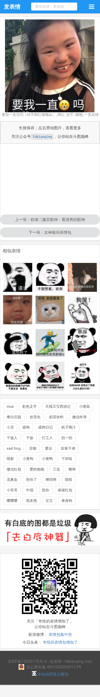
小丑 (10, 427)
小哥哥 (12, 490)
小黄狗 (27, 459)
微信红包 (14, 469)
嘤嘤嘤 (12, 501)
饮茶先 (35, 417)
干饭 (29, 438)
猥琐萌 (51, 479)
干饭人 (12, 438)
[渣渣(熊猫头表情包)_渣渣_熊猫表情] (17, 277)
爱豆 (48, 448)
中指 (29, 490)
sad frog (14, 448)
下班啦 (66, 459)
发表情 (12, 6)
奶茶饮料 (56, 417)
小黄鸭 (47, 459)
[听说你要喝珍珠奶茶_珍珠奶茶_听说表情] (82, 277)
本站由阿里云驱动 (52, 674)
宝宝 (49, 501)
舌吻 (32, 448)
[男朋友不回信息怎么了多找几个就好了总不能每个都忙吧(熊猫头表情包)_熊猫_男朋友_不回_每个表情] (50, 376)
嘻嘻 (68, 479)
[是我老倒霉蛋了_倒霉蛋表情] (50, 310)
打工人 (47, 438)
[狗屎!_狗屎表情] (82, 309)
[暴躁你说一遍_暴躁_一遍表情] (82, 343)
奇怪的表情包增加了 (60, 642)
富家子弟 (68, 448)
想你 (45, 490)
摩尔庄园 (14, 417)
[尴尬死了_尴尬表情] (17, 343)
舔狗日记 (45, 427)
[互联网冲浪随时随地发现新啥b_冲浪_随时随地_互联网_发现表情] (50, 343)
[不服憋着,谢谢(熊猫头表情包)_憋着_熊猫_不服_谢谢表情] (50, 277)
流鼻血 (12, 479)
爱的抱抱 (37, 469)
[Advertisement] (50, 180)
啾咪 (72, 469)
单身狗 (66, 501)
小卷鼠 (84, 406)
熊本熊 (31, 501)
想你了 (31, 479)
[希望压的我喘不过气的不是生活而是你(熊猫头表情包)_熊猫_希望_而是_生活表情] (17, 376)
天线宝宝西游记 (58, 406)
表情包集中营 (60, 634)
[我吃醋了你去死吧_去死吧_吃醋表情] (17, 309)
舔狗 (26, 427)
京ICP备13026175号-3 (27, 661)
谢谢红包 (65, 490)
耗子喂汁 (68, 427)
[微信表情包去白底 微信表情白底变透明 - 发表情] (50, 548)
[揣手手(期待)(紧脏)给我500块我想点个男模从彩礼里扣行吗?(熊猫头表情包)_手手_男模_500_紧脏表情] (82, 376)
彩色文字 (29, 406)
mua (10, 406)
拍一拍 (66, 438)
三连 (56, 469)
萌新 (10, 459)
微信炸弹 (79, 417)
